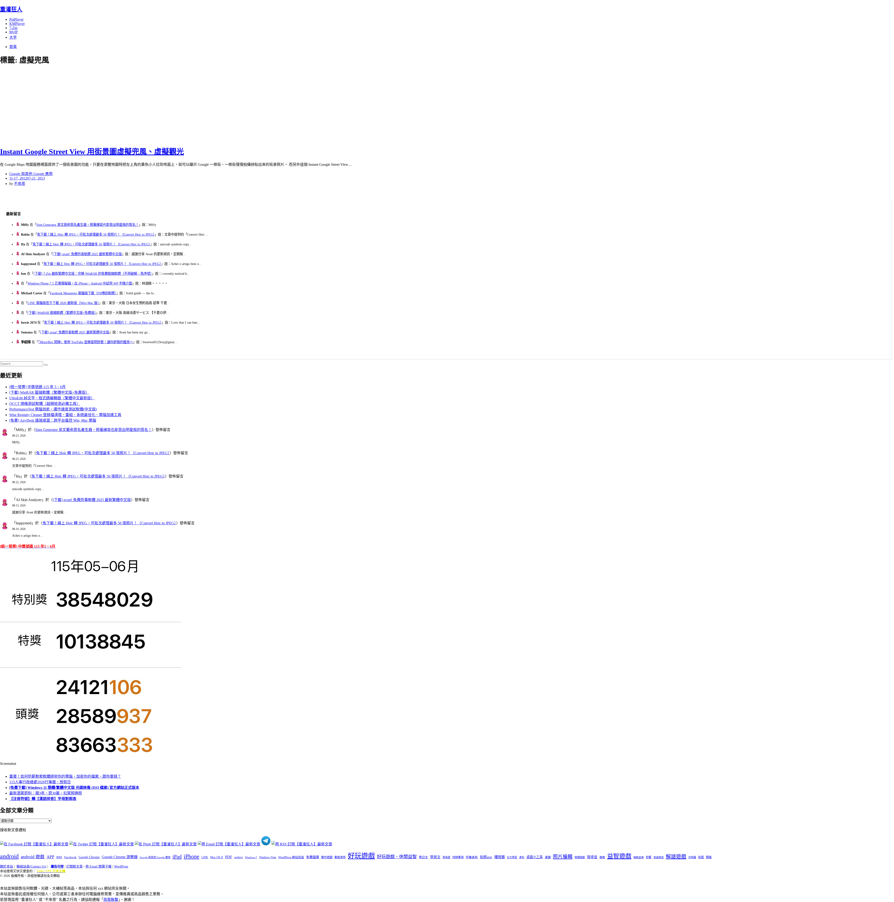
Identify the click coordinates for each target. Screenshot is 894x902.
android (9, 856)
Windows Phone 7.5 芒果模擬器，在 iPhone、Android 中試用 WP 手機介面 (79, 283)
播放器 (499, 857)
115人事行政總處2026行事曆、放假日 (40, 782)
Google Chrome (89, 857)
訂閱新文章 (74, 866)
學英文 (435, 857)
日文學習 (512, 857)
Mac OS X (216, 857)
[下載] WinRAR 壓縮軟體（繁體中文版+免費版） (61, 313)
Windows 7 (251, 857)
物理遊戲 (580, 857)
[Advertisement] (84, 105)
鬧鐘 (708, 857)
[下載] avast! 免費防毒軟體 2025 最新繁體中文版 (87, 254)
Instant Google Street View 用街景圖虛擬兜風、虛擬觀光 (92, 151)
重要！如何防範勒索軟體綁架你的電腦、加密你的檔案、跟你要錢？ (65, 776)
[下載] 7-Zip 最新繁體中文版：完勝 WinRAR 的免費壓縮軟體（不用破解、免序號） (93, 273)
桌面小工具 (534, 857)
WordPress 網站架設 (291, 857)
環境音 (592, 857)
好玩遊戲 (361, 856)
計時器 (692, 857)
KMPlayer (17, 24)
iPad (177, 856)
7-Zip (13, 28)
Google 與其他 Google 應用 (31, 174)
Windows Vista (267, 857)
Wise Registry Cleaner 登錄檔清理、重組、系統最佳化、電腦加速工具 (65, 415)
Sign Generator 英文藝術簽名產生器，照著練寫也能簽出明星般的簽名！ (87, 225)
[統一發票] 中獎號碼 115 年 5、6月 (37, 387)
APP (50, 857)
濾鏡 (548, 857)
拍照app (486, 857)
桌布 (521, 857)
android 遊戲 (32, 856)
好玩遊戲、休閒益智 (397, 856)
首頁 (13, 47)
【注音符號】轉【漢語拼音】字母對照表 (42, 799)
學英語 (446, 857)
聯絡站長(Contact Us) (31, 866)
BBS (59, 857)
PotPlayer (16, 19)
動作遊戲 (326, 857)
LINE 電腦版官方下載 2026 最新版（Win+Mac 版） (63, 303)
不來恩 (19, 184)
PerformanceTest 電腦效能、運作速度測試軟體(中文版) (53, 409)
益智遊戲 (619, 856)
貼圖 (701, 857)
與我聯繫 (110, 900)
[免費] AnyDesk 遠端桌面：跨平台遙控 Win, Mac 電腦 (52, 420)
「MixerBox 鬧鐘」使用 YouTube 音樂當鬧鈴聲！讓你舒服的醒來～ (85, 342)
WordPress (121, 866)
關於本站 (6, 866)
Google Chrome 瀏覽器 (120, 857)
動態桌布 (340, 857)
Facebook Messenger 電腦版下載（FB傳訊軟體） (83, 293)
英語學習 (659, 857)
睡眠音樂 (638, 857)
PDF (228, 857)
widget (238, 857)
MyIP (13, 32)
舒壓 (648, 857)
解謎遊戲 (676, 856)
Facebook (70, 857)
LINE (204, 857)
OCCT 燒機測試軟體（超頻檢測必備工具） (44, 404)
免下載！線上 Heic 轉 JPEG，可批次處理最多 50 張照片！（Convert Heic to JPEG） (96, 234)
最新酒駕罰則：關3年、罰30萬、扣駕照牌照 (45, 793)
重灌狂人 (11, 9)
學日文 (423, 857)
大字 (13, 37)
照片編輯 (562, 856)
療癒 (602, 857)
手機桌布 (472, 857)
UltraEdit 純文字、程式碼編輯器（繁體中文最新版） (52, 398)
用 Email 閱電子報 (98, 866)
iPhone (191, 856)
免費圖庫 (312, 857)
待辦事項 (458, 857)
